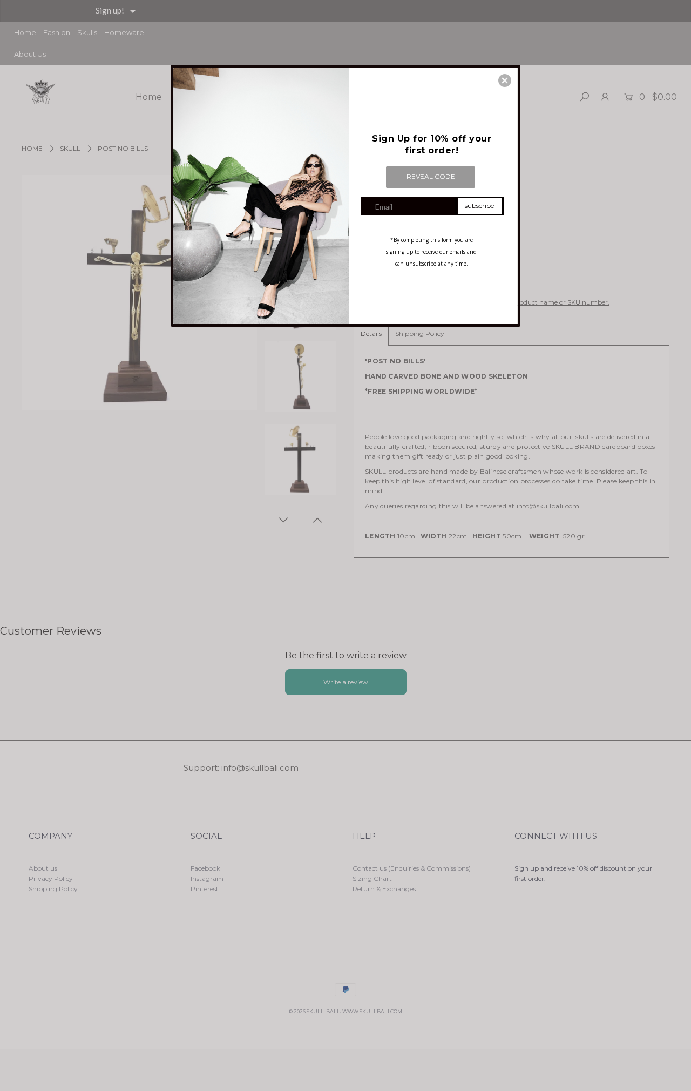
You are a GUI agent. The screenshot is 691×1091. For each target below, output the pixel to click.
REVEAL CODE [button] (431, 176)
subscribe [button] (479, 205)
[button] (504, 80)
